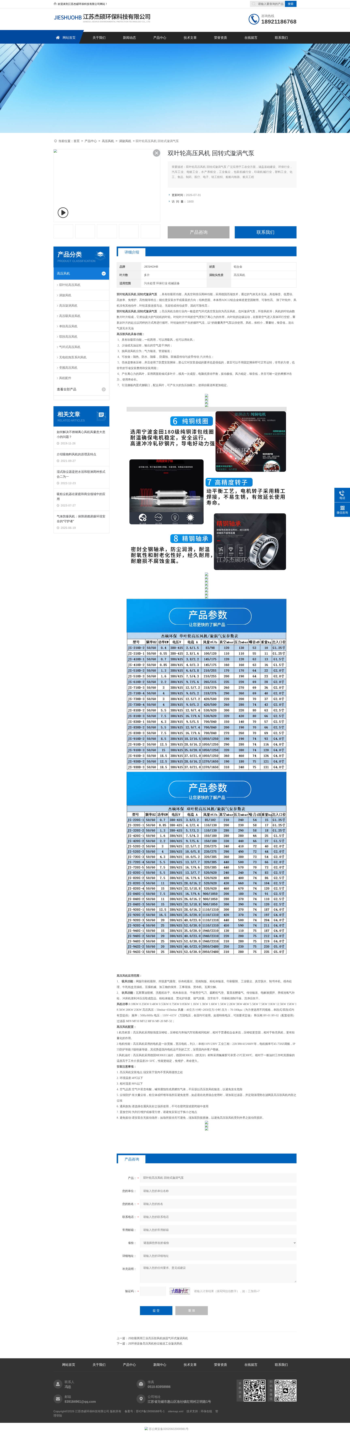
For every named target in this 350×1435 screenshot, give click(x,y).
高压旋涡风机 (68, 305)
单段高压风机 (68, 326)
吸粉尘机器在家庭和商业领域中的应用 (81, 496)
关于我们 (99, 37)
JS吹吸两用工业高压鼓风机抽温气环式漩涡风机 (158, 1338)
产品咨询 (199, 232)
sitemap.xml (175, 1411)
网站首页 (69, 37)
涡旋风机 (125, 141)
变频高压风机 (68, 367)
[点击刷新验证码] (180, 1291)
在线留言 (250, 37)
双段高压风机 (68, 336)
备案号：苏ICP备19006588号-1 (145, 1411)
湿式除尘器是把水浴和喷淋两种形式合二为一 (81, 474)
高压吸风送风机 (69, 316)
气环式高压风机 (69, 347)
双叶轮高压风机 (69, 285)
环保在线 (206, 1411)
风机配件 (65, 378)
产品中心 (159, 37)
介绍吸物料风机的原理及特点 (76, 454)
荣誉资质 (220, 37)
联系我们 (281, 37)
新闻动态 (129, 37)
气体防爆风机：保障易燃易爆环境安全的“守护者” (81, 519)
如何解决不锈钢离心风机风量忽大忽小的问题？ (81, 434)
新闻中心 (159, 1364)
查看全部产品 (66, 389)
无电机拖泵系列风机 (72, 357)
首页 (77, 141)
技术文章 (190, 37)
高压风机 (108, 141)
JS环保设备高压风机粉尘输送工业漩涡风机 (155, 1343)
